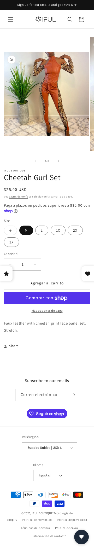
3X (11, 242)
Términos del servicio (35, 528)
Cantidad (10, 254)
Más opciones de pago (47, 310)
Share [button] (14, 345)
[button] (10, 19)
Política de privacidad (72, 520)
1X (58, 230)
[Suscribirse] (73, 395)
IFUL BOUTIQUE (42, 513)
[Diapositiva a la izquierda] (35, 160)
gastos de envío (18, 196)
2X (75, 230)
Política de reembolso (37, 520)
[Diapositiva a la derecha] (58, 160)
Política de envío (66, 528)
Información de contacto (49, 536)
